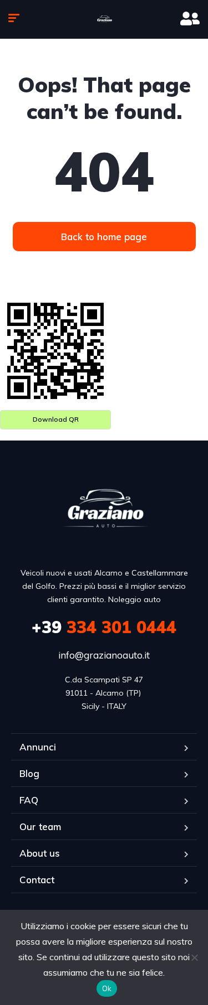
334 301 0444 (104, 627)
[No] (194, 957)
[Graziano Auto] (104, 19)
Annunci (37, 747)
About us (39, 853)
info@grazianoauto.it (104, 655)
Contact (36, 879)
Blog (29, 773)
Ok (107, 988)
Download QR (56, 419)
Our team (40, 826)
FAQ (28, 800)
